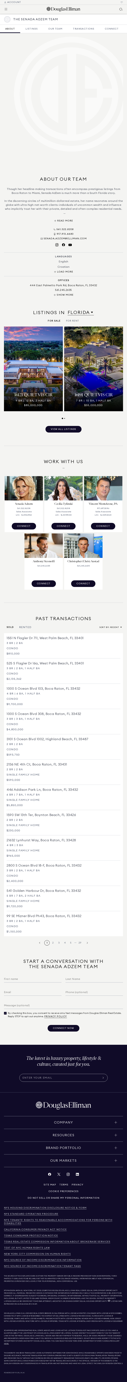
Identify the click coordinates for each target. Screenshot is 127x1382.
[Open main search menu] (121, 9)
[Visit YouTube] (70, 245)
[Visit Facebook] (63, 245)
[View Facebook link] (50, 1175)
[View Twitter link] (59, 1175)
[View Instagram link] (68, 1175)
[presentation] (63, 373)
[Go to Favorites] (121, 2)
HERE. (6, 1344)
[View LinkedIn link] (77, 1175)
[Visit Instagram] (57, 245)
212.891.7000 (47, 1290)
